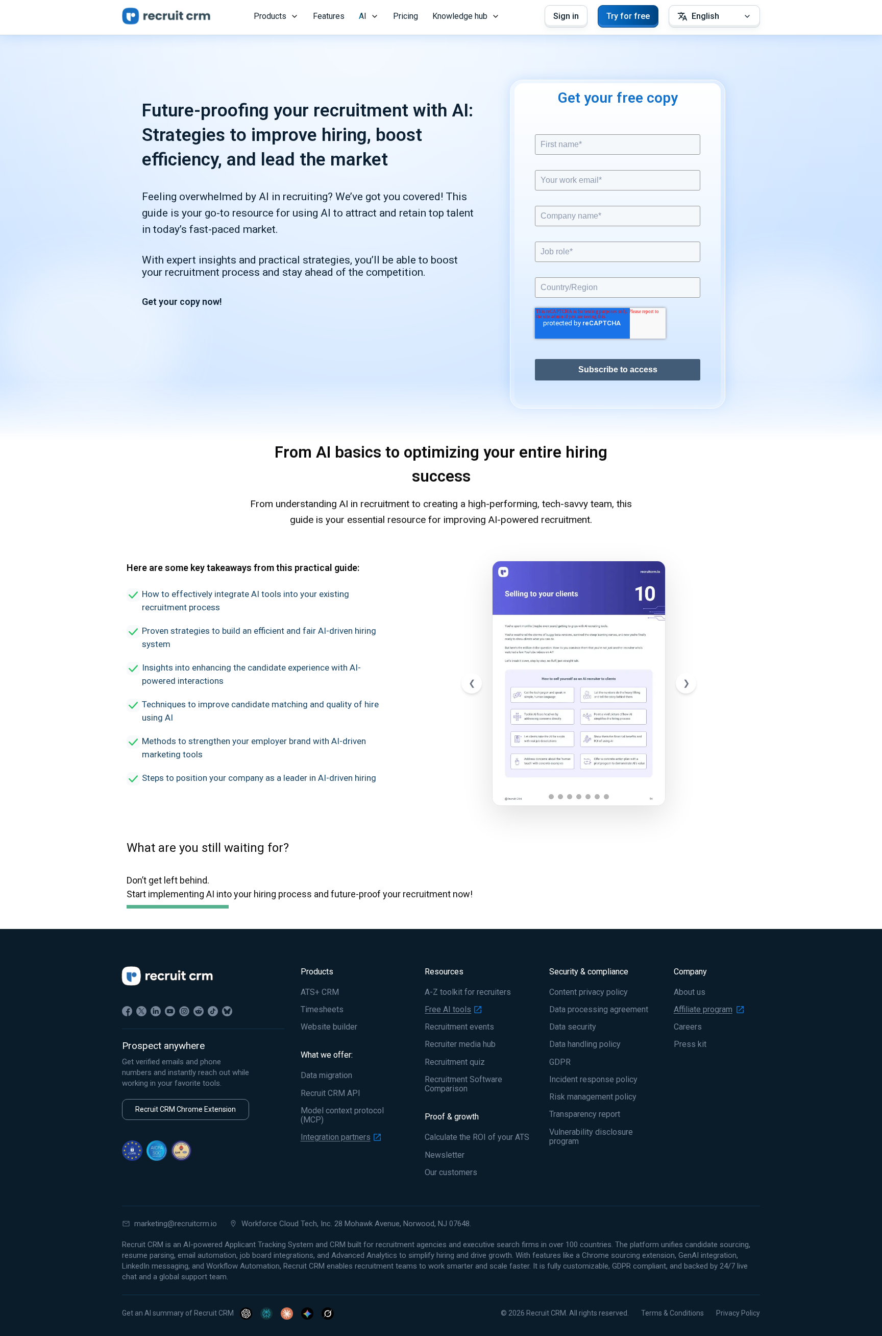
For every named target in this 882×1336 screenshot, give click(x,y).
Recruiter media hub (460, 1044)
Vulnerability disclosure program (591, 1137)
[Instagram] (184, 1011)
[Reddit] (198, 1011)
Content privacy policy (588, 992)
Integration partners (336, 1137)
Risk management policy (592, 1097)
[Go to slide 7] (606, 796)
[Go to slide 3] (569, 796)
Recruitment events (459, 1027)
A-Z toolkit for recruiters (468, 992)
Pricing (405, 16)
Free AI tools (448, 1009)
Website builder (329, 1027)
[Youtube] (170, 1011)
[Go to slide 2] (560, 796)
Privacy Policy (738, 1313)
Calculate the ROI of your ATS (477, 1137)
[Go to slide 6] (597, 796)
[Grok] (328, 1313)
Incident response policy (593, 1079)
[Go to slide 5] (588, 796)
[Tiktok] (213, 1011)
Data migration (326, 1075)
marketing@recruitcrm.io (175, 1223)
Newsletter (444, 1155)
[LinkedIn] (156, 1011)
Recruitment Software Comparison (463, 1084)
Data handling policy (585, 1044)
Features (329, 16)
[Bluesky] (227, 1011)
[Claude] (287, 1313)
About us (689, 992)
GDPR (560, 1062)
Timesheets (322, 1009)
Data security (572, 1027)
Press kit (690, 1044)
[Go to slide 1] (551, 796)
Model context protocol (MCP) (342, 1115)
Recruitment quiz (455, 1062)
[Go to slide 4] (578, 796)
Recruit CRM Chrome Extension (185, 1109)
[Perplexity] (266, 1313)
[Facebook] (127, 1011)
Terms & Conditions (672, 1313)
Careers (688, 1027)
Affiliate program (703, 1009)
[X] (141, 1011)
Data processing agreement (598, 1009)
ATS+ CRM (320, 992)
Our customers (451, 1172)
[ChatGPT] (246, 1313)
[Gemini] (307, 1313)
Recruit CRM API (330, 1093)
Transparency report (584, 1114)
